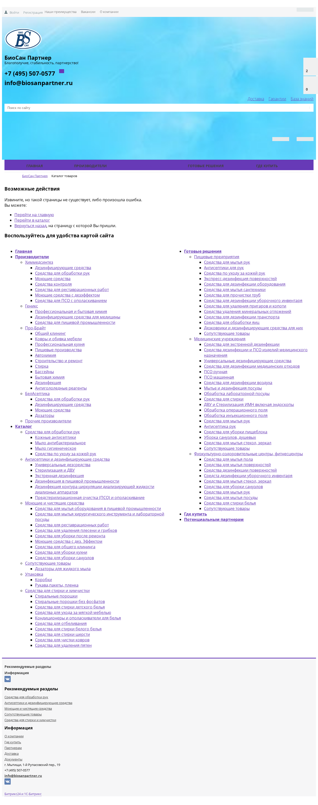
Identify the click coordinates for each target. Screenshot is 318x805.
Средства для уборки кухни (61, 552)
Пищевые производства (58, 349)
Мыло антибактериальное (60, 443)
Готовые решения (206, 165)
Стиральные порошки (56, 596)
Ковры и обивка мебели (58, 339)
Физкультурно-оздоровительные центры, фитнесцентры (248, 453)
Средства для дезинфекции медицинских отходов (252, 366)
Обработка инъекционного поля (236, 415)
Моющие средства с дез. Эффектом (68, 541)
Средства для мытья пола (228, 459)
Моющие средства (53, 278)
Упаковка (34, 574)
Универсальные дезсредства (62, 464)
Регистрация (33, 12)
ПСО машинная (219, 377)
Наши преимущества (61, 11)
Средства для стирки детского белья (70, 607)
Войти (14, 12)
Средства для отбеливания (61, 623)
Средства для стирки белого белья (68, 629)
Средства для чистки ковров (62, 640)
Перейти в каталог (32, 220)
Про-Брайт (35, 328)
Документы (13, 759)
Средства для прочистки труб (232, 295)
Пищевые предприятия (216, 256)
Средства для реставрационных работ (72, 289)
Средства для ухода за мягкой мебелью (73, 612)
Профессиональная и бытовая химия (71, 311)
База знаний (302, 98)
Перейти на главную (34, 214)
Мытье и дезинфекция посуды (233, 388)
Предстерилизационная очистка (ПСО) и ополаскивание (90, 497)
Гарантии (277, 98)
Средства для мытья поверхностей (237, 464)
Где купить (267, 165)
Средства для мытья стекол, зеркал (237, 443)
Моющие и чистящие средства (54, 503)
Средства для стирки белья (230, 503)
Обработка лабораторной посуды (237, 393)
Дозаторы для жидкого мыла (63, 568)
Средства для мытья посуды (231, 497)
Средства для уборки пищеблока (235, 432)
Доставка (256, 98)
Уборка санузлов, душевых (230, 437)
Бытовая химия (50, 377)
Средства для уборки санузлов (64, 557)
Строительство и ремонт (58, 360)
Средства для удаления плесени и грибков (76, 530)
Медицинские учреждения (219, 339)
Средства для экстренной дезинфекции (241, 344)
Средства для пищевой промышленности (75, 322)
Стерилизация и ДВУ (55, 470)
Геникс (31, 306)
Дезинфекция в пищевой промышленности (77, 481)
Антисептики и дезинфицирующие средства (67, 459)
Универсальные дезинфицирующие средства (247, 360)
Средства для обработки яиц (231, 322)
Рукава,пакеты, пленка (57, 585)
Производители (90, 165)
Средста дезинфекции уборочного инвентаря (248, 475)
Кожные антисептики (55, 437)
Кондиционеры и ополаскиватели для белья (78, 618)
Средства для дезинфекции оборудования (244, 284)
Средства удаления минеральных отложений (247, 311)
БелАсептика (37, 393)
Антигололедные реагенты (61, 388)
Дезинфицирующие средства (63, 267)
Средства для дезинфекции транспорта (241, 317)
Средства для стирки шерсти (62, 634)
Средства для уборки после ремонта (70, 536)
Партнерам (13, 748)
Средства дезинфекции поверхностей (240, 470)
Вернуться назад (30, 225)
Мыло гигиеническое (55, 448)
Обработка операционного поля (236, 410)
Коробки (43, 579)
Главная (34, 165)
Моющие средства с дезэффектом (67, 295)
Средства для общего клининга (65, 547)
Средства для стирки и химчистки (57, 590)
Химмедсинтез (39, 262)
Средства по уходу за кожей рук (65, 453)
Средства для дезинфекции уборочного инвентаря (253, 300)
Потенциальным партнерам (214, 519)
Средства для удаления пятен (63, 645)
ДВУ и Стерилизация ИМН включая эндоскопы (249, 404)
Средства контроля (53, 284)
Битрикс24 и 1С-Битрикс (22, 794)
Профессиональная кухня (60, 344)
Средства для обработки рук (62, 273)
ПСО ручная (215, 371)
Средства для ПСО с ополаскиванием (71, 300)
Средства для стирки (223, 399)
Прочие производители (48, 421)
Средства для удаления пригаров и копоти (245, 306)
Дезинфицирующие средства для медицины (77, 317)
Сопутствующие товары (48, 563)
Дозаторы (44, 415)
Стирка (41, 366)
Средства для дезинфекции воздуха (238, 382)
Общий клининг (50, 333)
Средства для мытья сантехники (235, 289)
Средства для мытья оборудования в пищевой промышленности (98, 508)
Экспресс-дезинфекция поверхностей (240, 278)
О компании (109, 11)
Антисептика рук (220, 426)
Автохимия (45, 355)
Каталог (147, 165)
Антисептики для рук (224, 267)
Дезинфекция (48, 382)
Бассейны (44, 371)
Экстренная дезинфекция (59, 475)
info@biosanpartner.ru (38, 83)
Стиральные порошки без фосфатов (70, 601)
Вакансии (88, 11)
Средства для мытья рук (227, 262)
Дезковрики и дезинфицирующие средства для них (253, 328)
